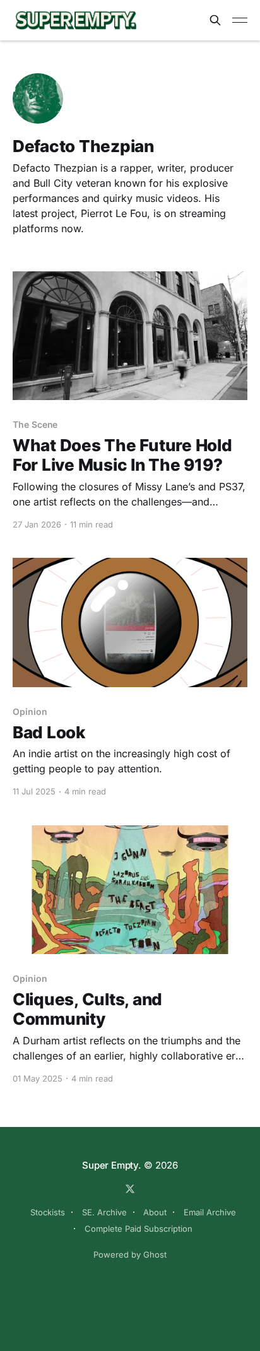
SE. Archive (104, 1212)
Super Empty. (111, 1165)
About (155, 1212)
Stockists (47, 1212)
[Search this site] (215, 20)
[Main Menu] (239, 20)
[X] (130, 1189)
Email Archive (210, 1212)
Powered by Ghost (130, 1254)
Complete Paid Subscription (138, 1229)
